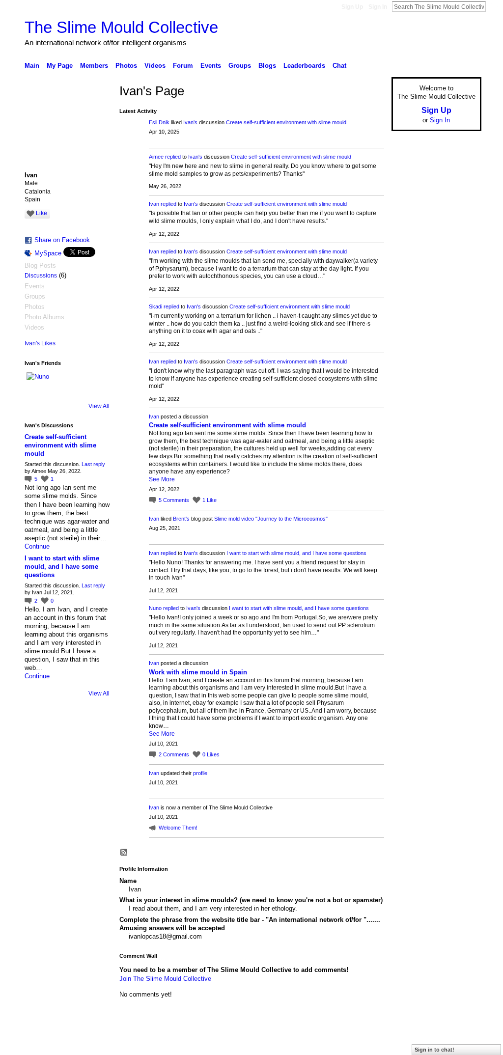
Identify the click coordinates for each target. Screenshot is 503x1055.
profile (200, 773)
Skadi (155, 306)
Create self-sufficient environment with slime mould (60, 445)
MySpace (47, 253)
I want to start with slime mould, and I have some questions (62, 567)
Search (494, 6)
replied (173, 157)
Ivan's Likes (40, 343)
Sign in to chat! (434, 1050)
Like (41, 213)
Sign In (377, 6)
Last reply (93, 464)
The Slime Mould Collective (121, 27)
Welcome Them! (178, 828)
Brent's (181, 519)
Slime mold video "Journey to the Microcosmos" (271, 519)
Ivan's (190, 122)
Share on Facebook (62, 240)
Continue (37, 546)
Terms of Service (459, 1043)
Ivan (154, 204)
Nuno (155, 608)
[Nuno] (38, 384)
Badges (370, 1043)
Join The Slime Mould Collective (165, 978)
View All (99, 406)
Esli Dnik (159, 122)
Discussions (41, 275)
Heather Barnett (98, 1043)
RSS (124, 852)
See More (162, 479)
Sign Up (352, 6)
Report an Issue (409, 1043)
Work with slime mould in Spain (198, 672)
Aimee (156, 157)
